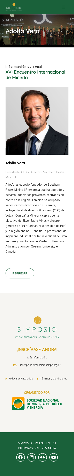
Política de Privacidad (21, 378)
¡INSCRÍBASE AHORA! (37, 349)
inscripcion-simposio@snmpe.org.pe (40, 364)
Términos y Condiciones (53, 378)
